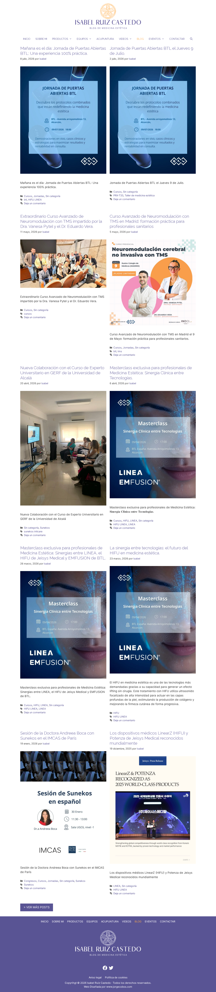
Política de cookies (116, 977)
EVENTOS (154, 38)
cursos (28, 313)
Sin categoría (53, 196)
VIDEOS (123, 38)
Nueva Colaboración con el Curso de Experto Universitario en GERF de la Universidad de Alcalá (62, 372)
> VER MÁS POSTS (37, 907)
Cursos (28, 196)
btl (25, 199)
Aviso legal (95, 977)
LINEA (133, 520)
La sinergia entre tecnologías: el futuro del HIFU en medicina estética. (149, 550)
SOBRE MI (41, 38)
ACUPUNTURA (105, 38)
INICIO (26, 38)
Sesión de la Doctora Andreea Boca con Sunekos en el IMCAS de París (57, 735)
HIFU (126, 520)
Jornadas (39, 196)
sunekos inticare (33, 531)
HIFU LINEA (35, 199)
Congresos (30, 880)
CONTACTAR (177, 38)
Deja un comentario (35, 203)
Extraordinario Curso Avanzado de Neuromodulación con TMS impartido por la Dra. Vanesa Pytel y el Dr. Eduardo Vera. (61, 221)
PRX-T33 (118, 195)
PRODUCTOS (60, 38)
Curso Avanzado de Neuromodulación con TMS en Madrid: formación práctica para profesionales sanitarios (149, 221)
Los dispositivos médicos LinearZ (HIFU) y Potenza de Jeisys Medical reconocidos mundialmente (149, 738)
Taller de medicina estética (140, 195)
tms (120, 351)
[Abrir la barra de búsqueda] (191, 39)
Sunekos (45, 527)
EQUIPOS (82, 38)
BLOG (140, 38)
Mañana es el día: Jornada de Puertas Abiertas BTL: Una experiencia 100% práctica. (63, 51)
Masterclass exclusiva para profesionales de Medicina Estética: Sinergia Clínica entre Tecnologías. (151, 372)
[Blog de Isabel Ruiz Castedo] (108, 16)
